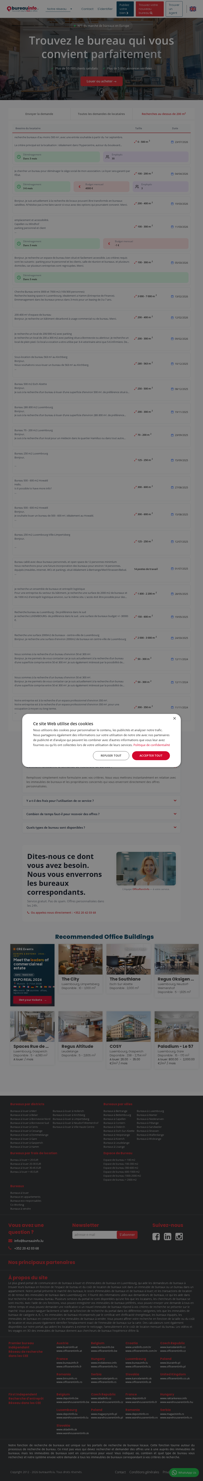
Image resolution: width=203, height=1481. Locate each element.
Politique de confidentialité (151, 745)
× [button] (174, 718)
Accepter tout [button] (151, 755)
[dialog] (101, 740)
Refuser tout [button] (111, 755)
